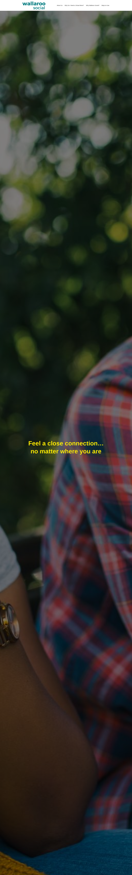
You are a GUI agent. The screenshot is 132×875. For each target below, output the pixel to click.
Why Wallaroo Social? (92, 5)
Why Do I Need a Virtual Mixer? (74, 5)
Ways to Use (105, 5)
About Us (59, 5)
